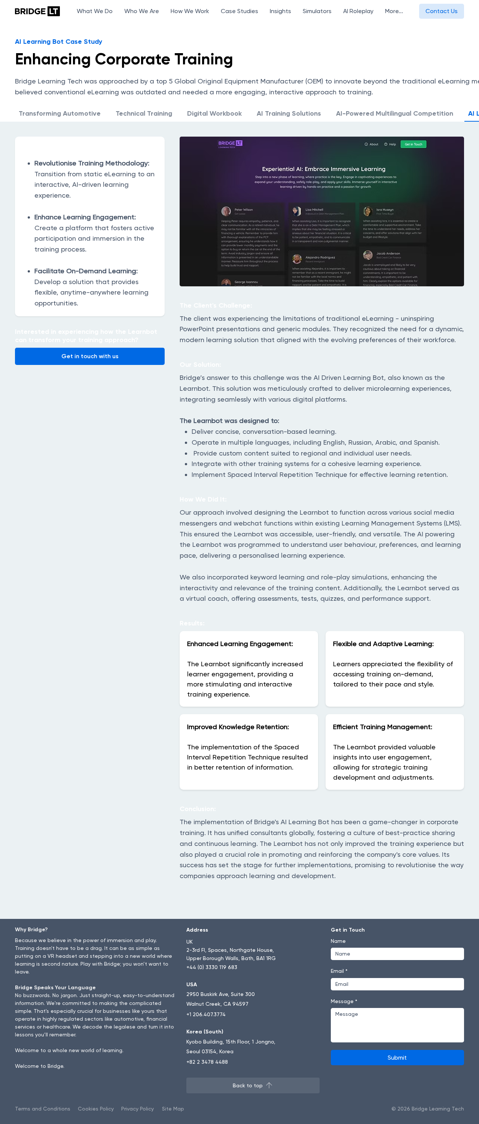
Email (339, 971)
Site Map (173, 1109)
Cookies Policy (96, 1109)
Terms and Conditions (42, 1109)
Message (344, 1001)
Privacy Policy (137, 1109)
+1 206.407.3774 (206, 1014)
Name (338, 941)
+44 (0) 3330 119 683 (211, 967)
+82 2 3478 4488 (207, 1062)
